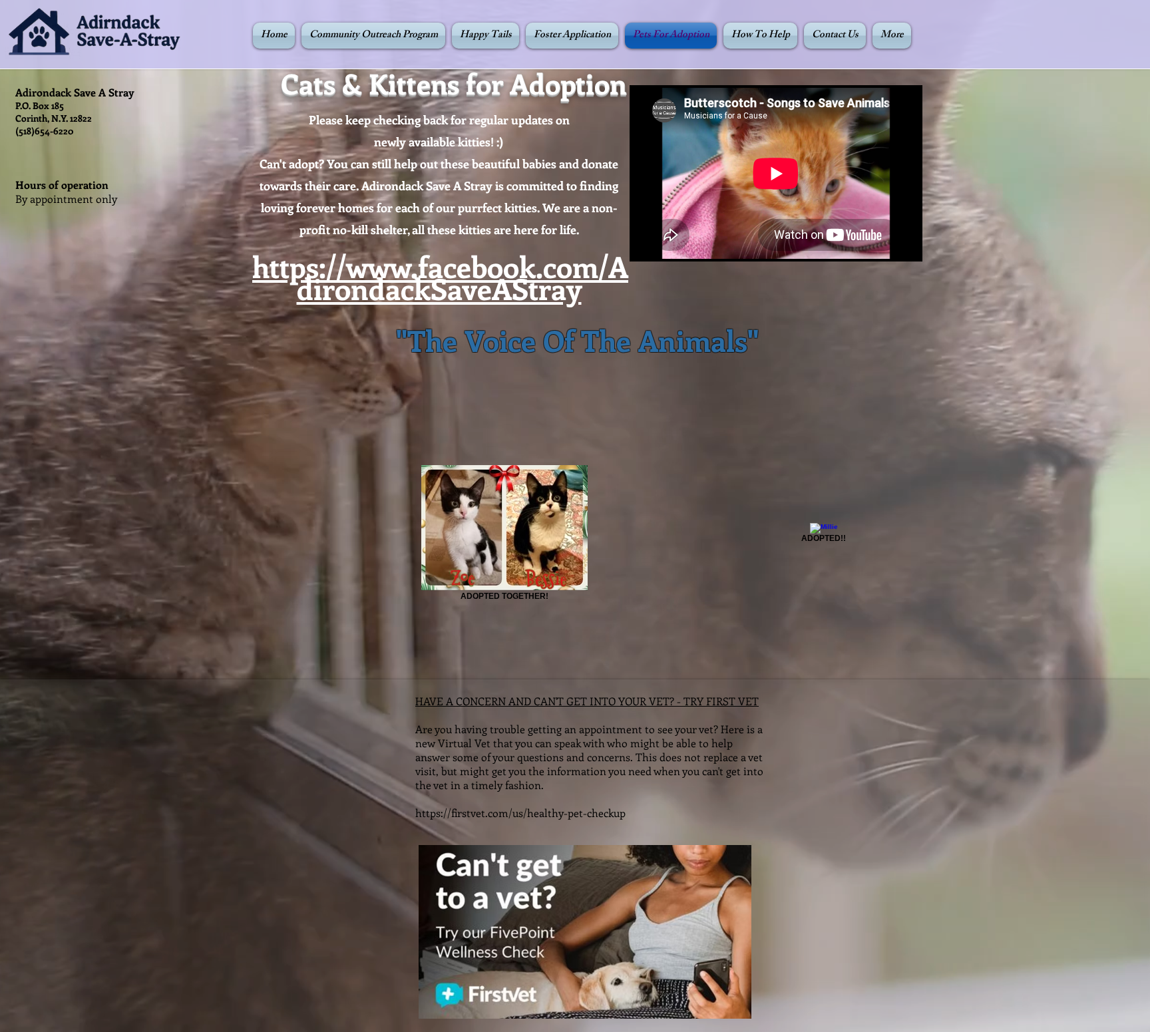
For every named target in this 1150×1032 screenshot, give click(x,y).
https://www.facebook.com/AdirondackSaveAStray (440, 277)
